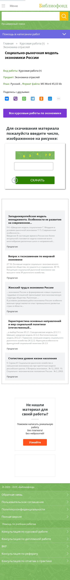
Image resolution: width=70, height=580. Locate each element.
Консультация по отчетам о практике (27, 561)
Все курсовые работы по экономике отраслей (35, 114)
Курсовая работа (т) (32, 43)
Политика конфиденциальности (23, 509)
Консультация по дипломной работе (26, 539)
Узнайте (35, 442)
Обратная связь (12, 494)
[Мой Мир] (50, 99)
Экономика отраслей (16, 47)
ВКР (4, 546)
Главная (8, 43)
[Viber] (15, 99)
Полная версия (12, 517)
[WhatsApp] (24, 99)
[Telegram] (33, 99)
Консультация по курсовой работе (25, 531)
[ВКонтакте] (7, 99)
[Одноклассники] (41, 99)
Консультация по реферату (20, 553)
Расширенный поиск (13, 23)
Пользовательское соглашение (23, 502)
